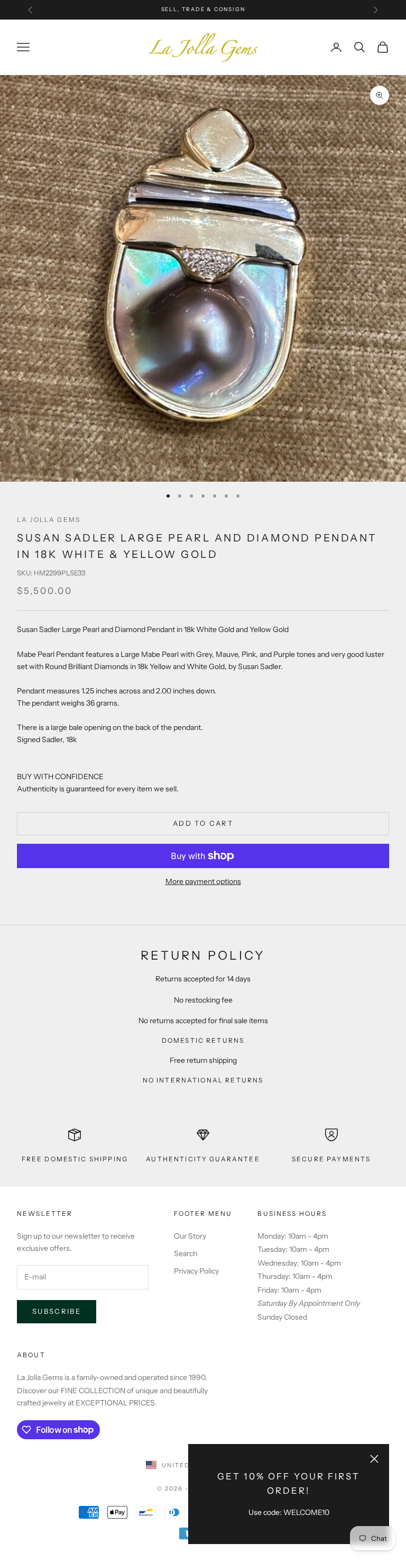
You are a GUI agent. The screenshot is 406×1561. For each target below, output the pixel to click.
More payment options (203, 881)
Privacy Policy (196, 1271)
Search (185, 1253)
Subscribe (56, 1311)
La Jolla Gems (48, 520)
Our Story (190, 1236)
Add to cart (203, 823)
